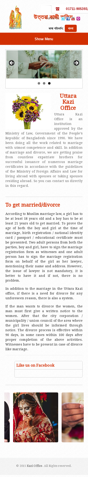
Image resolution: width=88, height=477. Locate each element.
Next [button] (76, 63)
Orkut (78, 18)
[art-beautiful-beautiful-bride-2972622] (25, 417)
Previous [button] (12, 63)
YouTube (73, 18)
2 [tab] (44, 83)
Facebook (68, 18)
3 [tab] (49, 83)
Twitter (63, 18)
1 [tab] (39, 83)
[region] (44, 64)
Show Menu (44, 38)
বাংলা (70, 28)
